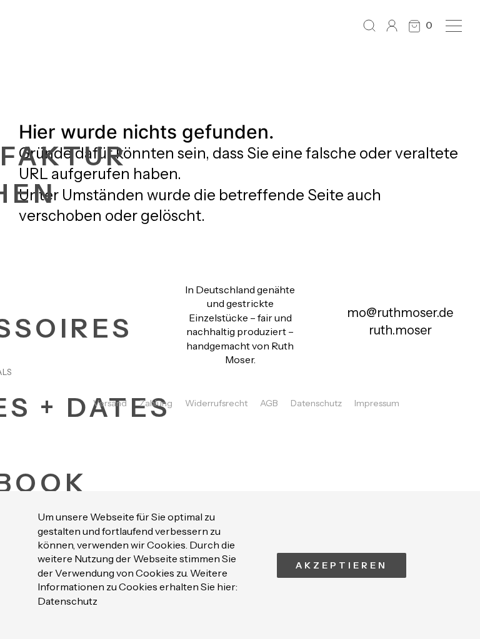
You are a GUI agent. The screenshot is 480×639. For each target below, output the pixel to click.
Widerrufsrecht (216, 403)
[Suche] (369, 25)
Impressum (376, 403)
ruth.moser (400, 330)
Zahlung (155, 403)
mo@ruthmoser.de (400, 312)
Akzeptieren (342, 565)
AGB (269, 403)
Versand (110, 403)
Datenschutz (68, 601)
